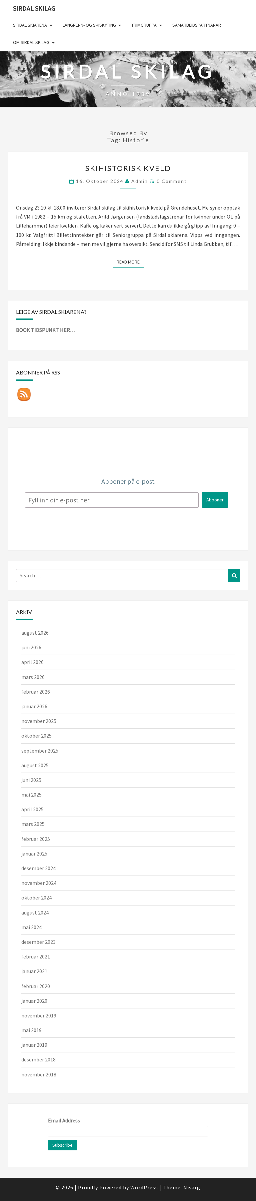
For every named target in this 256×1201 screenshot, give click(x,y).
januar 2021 (34, 971)
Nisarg (191, 1187)
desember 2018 (38, 1059)
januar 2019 (34, 1044)
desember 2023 (38, 941)
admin (139, 181)
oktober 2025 (36, 735)
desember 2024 (38, 868)
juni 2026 (31, 647)
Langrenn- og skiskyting (89, 25)
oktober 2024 (36, 897)
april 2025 (32, 809)
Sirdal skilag (34, 8)
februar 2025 (35, 839)
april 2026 (32, 662)
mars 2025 (33, 824)
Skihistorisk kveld (128, 168)
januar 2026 (34, 706)
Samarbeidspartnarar (196, 25)
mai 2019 (31, 1030)
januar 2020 (34, 1000)
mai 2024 (31, 927)
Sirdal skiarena (30, 25)
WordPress (144, 1187)
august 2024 (35, 912)
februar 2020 (35, 986)
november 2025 (38, 721)
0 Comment (172, 181)
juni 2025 (31, 780)
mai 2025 (31, 794)
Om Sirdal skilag (31, 42)
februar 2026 (35, 691)
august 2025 (35, 765)
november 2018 (38, 1074)
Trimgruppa (144, 25)
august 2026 (35, 632)
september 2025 (39, 750)
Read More (130, 262)
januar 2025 (34, 853)
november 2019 (38, 1015)
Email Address (64, 1120)
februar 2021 (35, 956)
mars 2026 (33, 677)
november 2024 (38, 883)
